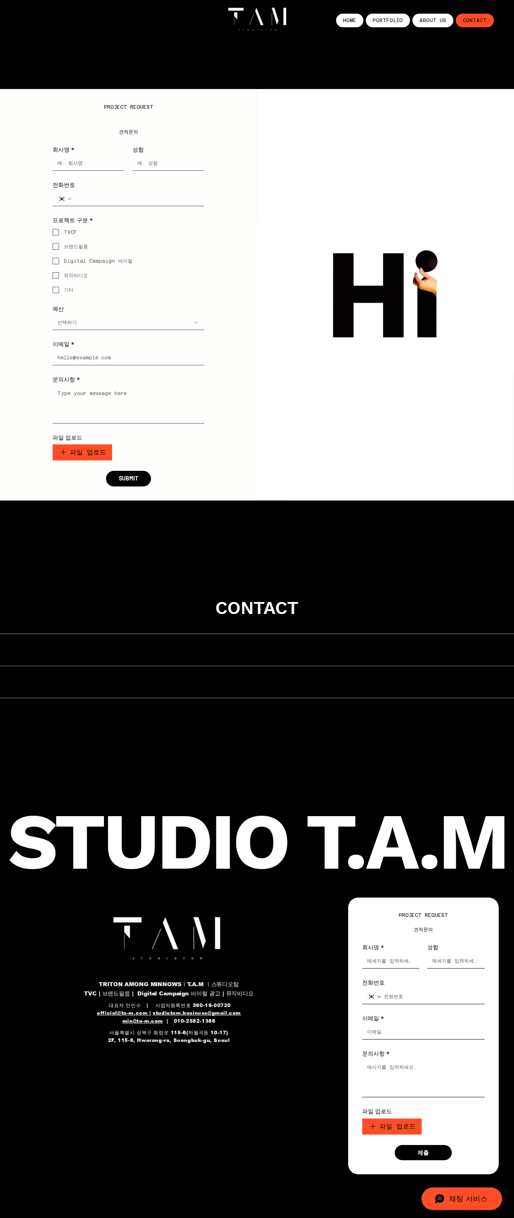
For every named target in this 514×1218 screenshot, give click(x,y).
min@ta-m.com (142, 1021)
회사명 (63, 149)
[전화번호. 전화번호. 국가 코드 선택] (65, 199)
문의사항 (66, 379)
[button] (500, 491)
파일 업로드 (67, 437)
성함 (138, 149)
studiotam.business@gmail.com (197, 1013)
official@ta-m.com (123, 1013)
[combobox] (128, 323)
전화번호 (64, 185)
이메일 (63, 344)
